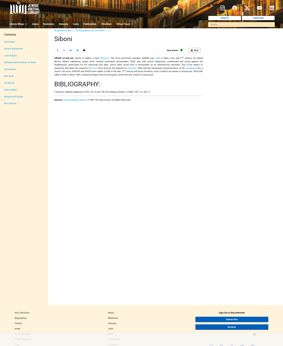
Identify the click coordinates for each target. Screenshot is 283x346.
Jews (94, 68)
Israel (17, 328)
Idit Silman (9, 83)
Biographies (21, 317)
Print (196, 50)
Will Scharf (9, 42)
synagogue (191, 68)
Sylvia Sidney (10, 89)
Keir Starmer (10, 103)
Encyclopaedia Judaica (75, 100)
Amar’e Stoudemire (13, 48)
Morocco (104, 58)
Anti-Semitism (22, 312)
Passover (132, 68)
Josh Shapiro (10, 55)
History (18, 323)
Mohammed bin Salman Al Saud (20, 62)
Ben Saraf (9, 76)
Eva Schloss (10, 69)
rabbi (157, 58)
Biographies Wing (62, 30)
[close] (254, 334)
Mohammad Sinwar (13, 96)
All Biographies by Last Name (90, 30)
